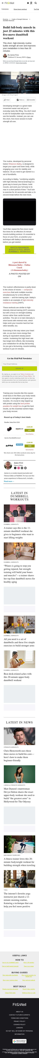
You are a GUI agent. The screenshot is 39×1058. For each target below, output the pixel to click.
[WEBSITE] (22, 468)
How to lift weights (29, 962)
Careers (19, 1028)
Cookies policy (19, 1024)
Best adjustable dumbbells (10, 975)
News (29, 57)
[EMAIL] (26, 468)
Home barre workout (20, 9)
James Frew (14, 55)
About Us (19, 1012)
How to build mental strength (10, 966)
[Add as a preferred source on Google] (19, 1041)
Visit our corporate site (26, 1050)
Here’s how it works (21, 63)
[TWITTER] (15, 468)
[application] (19, 210)
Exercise (5, 19)
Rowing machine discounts (10, 989)
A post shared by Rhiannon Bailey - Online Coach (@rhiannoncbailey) (19, 266)
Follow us (21, 100)
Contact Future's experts (19, 1015)
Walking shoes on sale (28, 993)
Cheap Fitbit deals (10, 993)
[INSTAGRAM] (19, 468)
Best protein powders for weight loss (29, 975)
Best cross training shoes (10, 980)
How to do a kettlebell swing (10, 962)
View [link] (29, 430)
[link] (9, 428)
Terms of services (25, 374)
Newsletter (32, 100)
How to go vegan (29, 966)
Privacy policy (19, 1021)
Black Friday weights (29, 989)
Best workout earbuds (28, 980)
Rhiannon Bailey (15, 164)
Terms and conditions (19, 1018)
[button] (19, 427)
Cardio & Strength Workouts (20, 19)
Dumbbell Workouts (8, 20)
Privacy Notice (27, 376)
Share (8, 100)
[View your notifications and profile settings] (28, 3)
